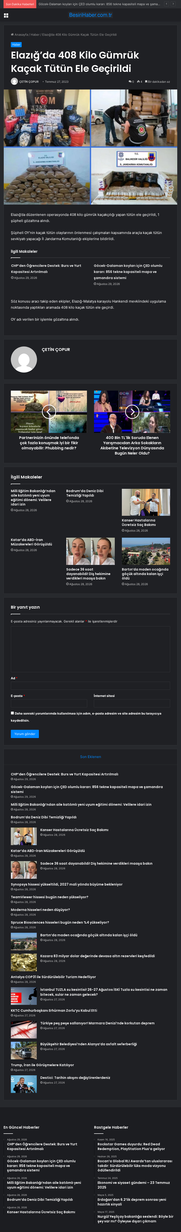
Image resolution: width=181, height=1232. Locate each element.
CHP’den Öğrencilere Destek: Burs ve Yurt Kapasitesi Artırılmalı (64, 774)
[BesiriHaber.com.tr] (90, 15)
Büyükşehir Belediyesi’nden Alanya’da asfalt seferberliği (88, 1044)
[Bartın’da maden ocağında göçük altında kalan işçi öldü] (146, 551)
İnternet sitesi (104, 696)
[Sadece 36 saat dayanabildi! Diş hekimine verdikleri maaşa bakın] (90, 551)
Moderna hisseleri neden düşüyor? (40, 909)
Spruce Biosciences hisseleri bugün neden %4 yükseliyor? (60, 922)
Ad (14, 678)
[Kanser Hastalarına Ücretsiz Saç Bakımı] (146, 502)
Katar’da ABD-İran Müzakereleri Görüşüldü (31, 542)
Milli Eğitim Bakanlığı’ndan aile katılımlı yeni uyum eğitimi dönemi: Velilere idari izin (33, 498)
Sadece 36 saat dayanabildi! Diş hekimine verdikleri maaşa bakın (88, 574)
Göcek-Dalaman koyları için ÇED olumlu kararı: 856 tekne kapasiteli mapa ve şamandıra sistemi (128, 271)
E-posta (18, 696)
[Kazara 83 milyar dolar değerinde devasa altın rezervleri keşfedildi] (24, 962)
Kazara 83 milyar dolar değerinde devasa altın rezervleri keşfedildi (97, 956)
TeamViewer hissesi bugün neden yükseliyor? (49, 897)
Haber (35, 34)
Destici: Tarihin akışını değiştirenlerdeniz (75, 1077)
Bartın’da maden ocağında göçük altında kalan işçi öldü (145, 574)
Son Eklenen (90, 756)
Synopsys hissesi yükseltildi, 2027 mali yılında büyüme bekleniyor (67, 884)
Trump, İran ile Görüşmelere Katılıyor (42, 1065)
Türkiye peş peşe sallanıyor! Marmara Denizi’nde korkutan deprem (97, 1023)
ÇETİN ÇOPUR (29, 81)
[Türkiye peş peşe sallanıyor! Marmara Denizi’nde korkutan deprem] (24, 1029)
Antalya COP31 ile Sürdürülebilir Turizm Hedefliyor (53, 977)
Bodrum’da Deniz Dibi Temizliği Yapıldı (84, 493)
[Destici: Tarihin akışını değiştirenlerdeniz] (24, 1084)
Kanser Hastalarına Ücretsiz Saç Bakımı (139, 522)
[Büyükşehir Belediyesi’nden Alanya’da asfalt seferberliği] (24, 1050)
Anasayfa (21, 34)
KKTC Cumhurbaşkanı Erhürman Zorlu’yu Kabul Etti (54, 1010)
